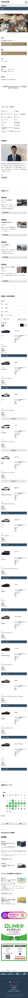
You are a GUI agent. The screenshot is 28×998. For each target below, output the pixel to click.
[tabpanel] (14, 23)
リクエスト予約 (5, 355)
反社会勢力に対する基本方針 (14, 991)
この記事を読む (5, 212)
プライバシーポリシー (14, 985)
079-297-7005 (4, 53)
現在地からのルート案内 (6, 44)
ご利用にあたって (14, 989)
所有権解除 (14, 987)
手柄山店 (3, 350)
